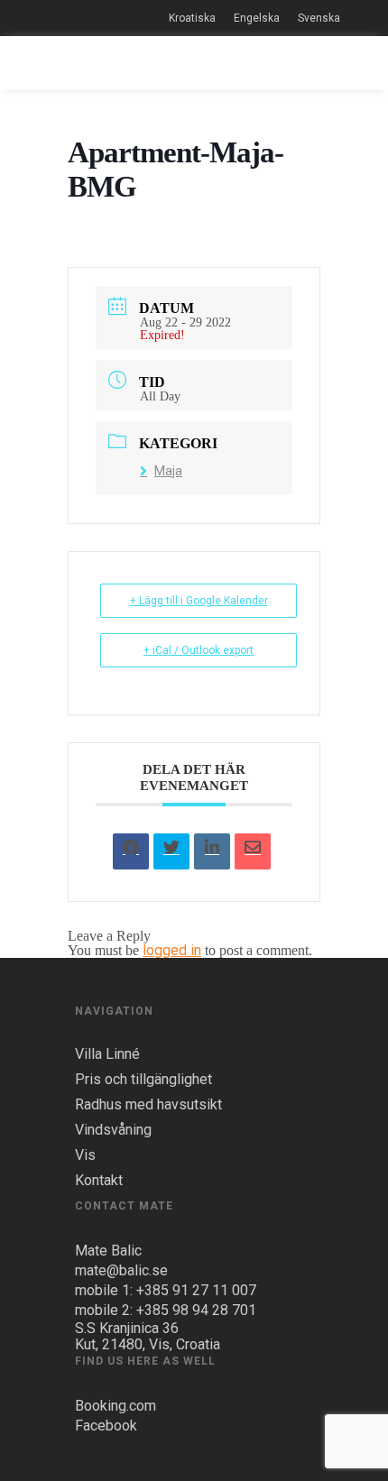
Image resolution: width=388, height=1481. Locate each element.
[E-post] (253, 851)
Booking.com (115, 1405)
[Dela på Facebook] (131, 851)
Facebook (106, 1425)
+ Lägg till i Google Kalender (199, 600)
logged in (172, 950)
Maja (168, 471)
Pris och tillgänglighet (143, 1080)
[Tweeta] (171, 851)
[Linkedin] (212, 851)
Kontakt (99, 1181)
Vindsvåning (113, 1130)
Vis (85, 1155)
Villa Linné (107, 1054)
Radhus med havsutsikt (148, 1105)
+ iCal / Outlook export (198, 650)
